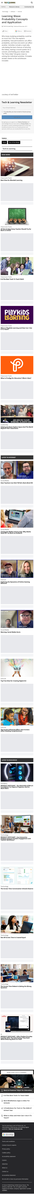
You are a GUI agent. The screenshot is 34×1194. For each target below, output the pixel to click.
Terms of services (22, 122)
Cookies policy (6, 1152)
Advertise (5, 1164)
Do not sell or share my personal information (15, 1179)
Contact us (5, 1171)
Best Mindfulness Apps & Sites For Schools (17, 1102)
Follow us (19, 31)
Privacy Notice (24, 123)
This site (15, 38)
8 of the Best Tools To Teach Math (16, 1095)
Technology (5, 11)
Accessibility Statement (9, 1175)
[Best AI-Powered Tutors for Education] (17, 1083)
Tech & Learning (8, 26)
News (4, 142)
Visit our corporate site (15, 1129)
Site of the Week (14, 142)
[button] (2, 2)
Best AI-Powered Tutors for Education (18, 1090)
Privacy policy (6, 1149)
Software (13, 11)
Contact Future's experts (9, 1145)
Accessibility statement (9, 1156)
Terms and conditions (8, 1141)
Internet (20, 11)
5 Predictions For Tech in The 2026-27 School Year (18, 1109)
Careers (4, 1160)
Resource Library (14, 7)
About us (4, 1168)
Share (6, 31)
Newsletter (28, 31)
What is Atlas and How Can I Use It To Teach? (18, 1117)
